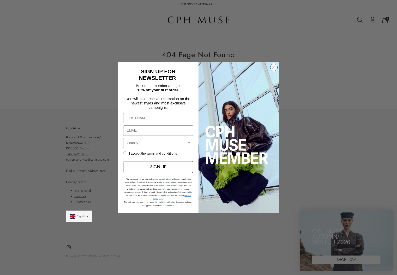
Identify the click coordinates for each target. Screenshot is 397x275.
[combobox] (157, 143)
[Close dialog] (273, 67)
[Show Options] (189, 143)
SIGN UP (158, 167)
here (164, 189)
